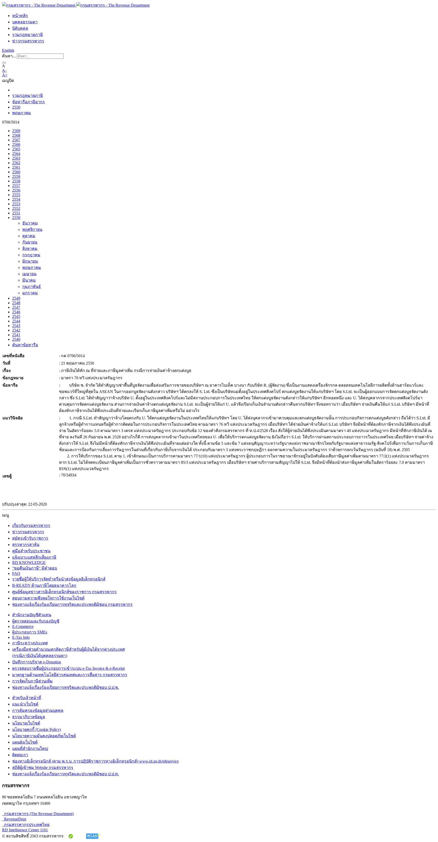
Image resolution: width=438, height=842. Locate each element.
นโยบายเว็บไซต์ (26, 723)
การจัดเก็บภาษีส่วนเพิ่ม (32, 681)
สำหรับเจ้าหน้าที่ (26, 698)
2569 (16, 131)
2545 (16, 316)
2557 (16, 185)
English (8, 50)
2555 (16, 195)
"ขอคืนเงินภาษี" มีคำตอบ (34, 568)
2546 (16, 312)
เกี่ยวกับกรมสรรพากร (31, 525)
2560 (16, 172)
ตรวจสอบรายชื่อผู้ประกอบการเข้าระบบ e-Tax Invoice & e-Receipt (68, 668)
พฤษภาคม (21, 113)
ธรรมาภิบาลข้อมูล (28, 717)
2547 (16, 307)
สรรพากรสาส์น (25, 544)
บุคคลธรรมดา (25, 22)
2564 (16, 153)
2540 (16, 339)
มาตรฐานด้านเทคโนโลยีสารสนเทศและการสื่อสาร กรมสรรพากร (69, 675)
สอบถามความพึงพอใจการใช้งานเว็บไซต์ (48, 598)
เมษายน (29, 274)
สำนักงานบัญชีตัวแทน (31, 615)
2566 (16, 144)
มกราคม (30, 293)
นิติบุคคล (20, 28)
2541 (16, 335)
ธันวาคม (30, 223)
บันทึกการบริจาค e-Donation (36, 662)
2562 (16, 163)
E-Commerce (22, 626)
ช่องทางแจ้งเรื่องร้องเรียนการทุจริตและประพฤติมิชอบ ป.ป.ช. (65, 687)
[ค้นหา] (4, 62)
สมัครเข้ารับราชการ (30, 538)
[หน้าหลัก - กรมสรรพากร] (76, 5)
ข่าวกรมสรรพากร (28, 41)
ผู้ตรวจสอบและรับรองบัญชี (35, 621)
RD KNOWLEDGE (29, 562)
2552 (16, 208)
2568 (16, 135)
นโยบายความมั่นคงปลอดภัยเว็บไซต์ (44, 736)
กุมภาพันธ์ (31, 286)
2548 (16, 303)
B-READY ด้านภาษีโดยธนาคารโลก (44, 585)
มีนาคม (29, 280)
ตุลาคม (28, 236)
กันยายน (29, 242)
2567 (16, 140)
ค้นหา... (9, 56)
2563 (16, 158)
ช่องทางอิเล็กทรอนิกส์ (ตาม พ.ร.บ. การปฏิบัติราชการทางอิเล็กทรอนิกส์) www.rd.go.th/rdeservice (95, 761)
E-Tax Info (21, 637)
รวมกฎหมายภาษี (27, 34)
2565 (16, 149)
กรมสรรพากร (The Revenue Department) (38, 814)
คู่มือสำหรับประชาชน (31, 551)
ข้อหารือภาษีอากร (28, 102)
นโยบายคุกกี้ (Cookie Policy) (36, 729)
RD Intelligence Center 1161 (25, 830)
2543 (16, 325)
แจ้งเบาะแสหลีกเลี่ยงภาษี (34, 557)
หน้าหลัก (20, 15)
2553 (16, 204)
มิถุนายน (30, 261)
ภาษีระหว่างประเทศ (30, 643)
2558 (16, 181)
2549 (16, 298)
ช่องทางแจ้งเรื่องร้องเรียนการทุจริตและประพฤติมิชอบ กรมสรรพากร (72, 604)
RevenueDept (14, 819)
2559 (16, 176)
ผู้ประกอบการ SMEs (29, 632)
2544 (16, 321)
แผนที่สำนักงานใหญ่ (30, 748)
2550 (16, 107)
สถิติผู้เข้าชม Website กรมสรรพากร (42, 767)
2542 (16, 330)
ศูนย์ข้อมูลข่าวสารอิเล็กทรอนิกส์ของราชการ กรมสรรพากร (64, 592)
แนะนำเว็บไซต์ (25, 704)
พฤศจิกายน (32, 229)
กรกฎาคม (31, 255)
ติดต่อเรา (20, 755)
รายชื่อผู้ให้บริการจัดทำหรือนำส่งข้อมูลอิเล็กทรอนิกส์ (58, 579)
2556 (16, 190)
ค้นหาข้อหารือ (25, 345)
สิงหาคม (30, 248)
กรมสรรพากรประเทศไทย (25, 824)
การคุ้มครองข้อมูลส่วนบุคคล (37, 710)
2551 (16, 213)
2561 (16, 167)
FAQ (16, 573)
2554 (16, 199)
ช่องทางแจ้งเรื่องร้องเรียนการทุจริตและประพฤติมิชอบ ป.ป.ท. (65, 774)
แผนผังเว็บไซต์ (25, 742)
